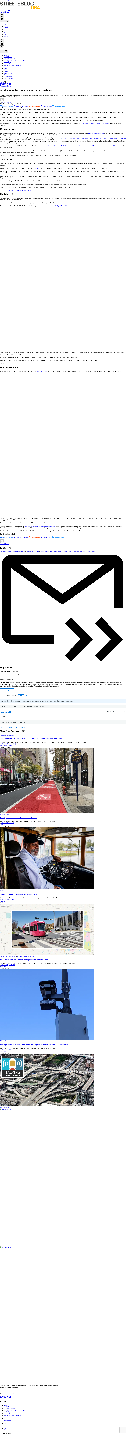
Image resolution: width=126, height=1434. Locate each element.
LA (5, 29)
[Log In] (8, 12)
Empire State (7, 26)
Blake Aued (3, 824)
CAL (5, 33)
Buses (42, 551)
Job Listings (7, 62)
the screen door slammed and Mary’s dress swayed (94, 123)
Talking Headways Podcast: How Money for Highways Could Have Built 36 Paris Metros (34, 1045)
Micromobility (8, 73)
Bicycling (6, 70)
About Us (6, 55)
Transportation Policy (79, 551)
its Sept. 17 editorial (61, 206)
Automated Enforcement (7, 735)
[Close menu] (1, 47)
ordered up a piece (42, 371)
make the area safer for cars (96, 133)
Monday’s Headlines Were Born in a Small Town (18, 818)
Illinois (47, 551)
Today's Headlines (5, 814)
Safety (2, 890)
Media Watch (57, 551)
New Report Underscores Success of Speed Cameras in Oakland (24, 960)
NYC (5, 24)
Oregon (70, 551)
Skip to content (4, 1)
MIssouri (64, 551)
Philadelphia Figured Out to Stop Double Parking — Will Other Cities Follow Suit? (31, 738)
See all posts (4, 1107)
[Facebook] (1, 84)
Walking (6, 68)
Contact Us (7, 63)
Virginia (93, 551)
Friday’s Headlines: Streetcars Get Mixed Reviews (18, 894)
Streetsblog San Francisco (8, 956)
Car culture (7, 75)
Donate (6, 36)
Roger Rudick (4, 966)
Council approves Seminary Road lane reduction (18, 190)
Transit (6, 71)
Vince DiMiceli (6, 102)
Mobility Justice (8, 78)
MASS (6, 28)
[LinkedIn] (8, 84)
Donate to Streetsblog (10, 58)
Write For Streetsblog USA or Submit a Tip (16, 60)
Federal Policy (8, 76)
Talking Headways (5, 1041)
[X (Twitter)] (3, 84)
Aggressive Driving (5, 86)
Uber (88, 551)
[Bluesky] (10, 84)
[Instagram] (5, 84)
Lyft (51, 551)
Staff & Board (8, 57)
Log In (2, 12)
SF (4, 31)
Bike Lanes (29, 551)
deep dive (36, 168)
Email (19, 674)
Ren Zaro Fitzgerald (6, 745)
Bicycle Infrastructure (18, 551)
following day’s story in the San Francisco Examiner (40, 526)
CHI (5, 34)
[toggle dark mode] (2, 16)
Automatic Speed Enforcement (25, 956)
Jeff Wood (3, 1051)
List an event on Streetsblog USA (13, 65)
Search (19, 49)
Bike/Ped (36, 551)
